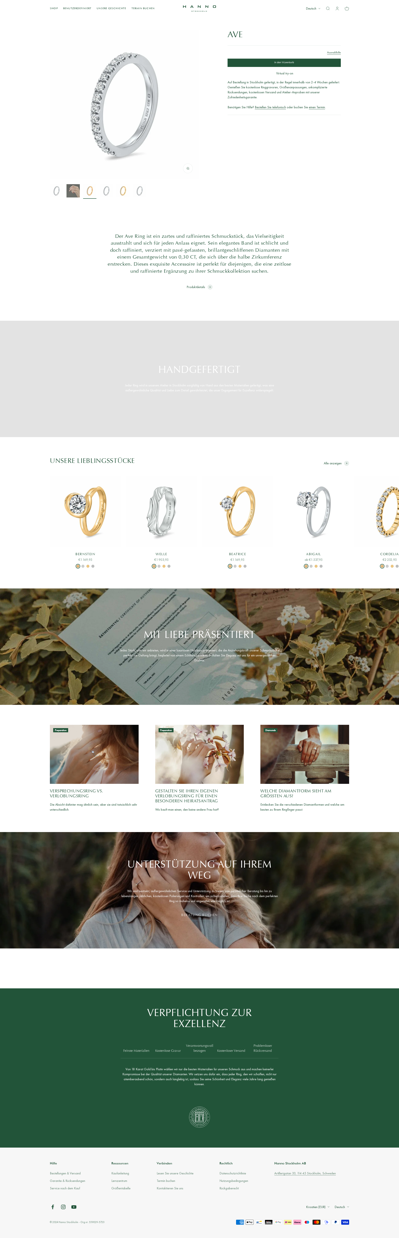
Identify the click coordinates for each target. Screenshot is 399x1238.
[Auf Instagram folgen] (63, 1207)
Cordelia (389, 554)
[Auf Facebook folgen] (52, 1207)
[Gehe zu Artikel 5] (123, 191)
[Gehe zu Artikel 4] (106, 191)
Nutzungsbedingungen (233, 1181)
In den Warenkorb (284, 62)
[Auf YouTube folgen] (74, 1207)
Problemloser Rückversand (263, 1048)
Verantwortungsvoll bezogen (199, 1048)
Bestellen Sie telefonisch (270, 107)
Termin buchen (143, 8)
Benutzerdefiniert (77, 8)
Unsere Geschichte (111, 8)
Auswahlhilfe (334, 52)
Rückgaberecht (229, 1188)
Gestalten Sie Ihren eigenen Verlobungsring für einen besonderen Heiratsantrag (186, 796)
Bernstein (85, 554)
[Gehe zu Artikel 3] (89, 191)
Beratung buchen (199, 915)
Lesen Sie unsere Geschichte (175, 1173)
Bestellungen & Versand (65, 1173)
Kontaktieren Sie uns (170, 1188)
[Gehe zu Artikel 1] (56, 191)
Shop (54, 8)
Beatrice (237, 554)
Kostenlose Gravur (168, 1051)
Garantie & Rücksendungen (67, 1181)
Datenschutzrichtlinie (232, 1173)
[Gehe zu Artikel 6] (139, 191)
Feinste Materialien (136, 1051)
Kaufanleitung (120, 1173)
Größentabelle (121, 1188)
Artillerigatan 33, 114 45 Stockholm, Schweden (305, 1173)
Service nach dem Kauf (65, 1188)
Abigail (313, 554)
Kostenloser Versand (231, 1051)
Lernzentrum (119, 1181)
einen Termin (317, 107)
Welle (161, 554)
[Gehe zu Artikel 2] (73, 191)
